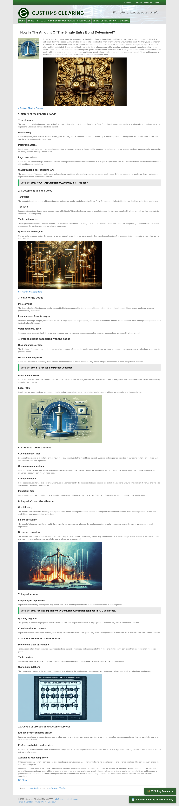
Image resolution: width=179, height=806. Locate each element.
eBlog (96, 20)
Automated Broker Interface (61, 20)
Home (22, 20)
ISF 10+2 (41, 20)
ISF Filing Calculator (160, 791)
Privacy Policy (40, 802)
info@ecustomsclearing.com (66, 799)
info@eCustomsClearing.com (147, 2)
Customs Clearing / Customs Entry (152, 799)
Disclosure (52, 802)
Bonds (31, 20)
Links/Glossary (108, 20)
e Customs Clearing (57, 788)
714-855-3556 (130, 2)
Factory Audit (83, 20)
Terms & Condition (25, 802)
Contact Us (123, 20)
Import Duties (34, 788)
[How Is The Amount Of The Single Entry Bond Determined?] (28, 49)
